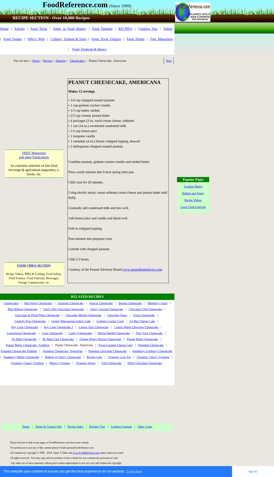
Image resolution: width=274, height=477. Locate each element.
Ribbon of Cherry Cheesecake (63, 357)
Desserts (61, 60)
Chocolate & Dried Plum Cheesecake (37, 315)
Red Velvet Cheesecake (38, 303)
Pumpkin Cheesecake (151, 345)
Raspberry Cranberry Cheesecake (152, 351)
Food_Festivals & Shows (89, 49)
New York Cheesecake (149, 333)
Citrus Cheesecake (144, 315)
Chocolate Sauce (117, 315)
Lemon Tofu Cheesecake (94, 327)
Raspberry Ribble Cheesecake (21, 357)
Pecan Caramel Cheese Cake (115, 345)
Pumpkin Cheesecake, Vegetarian (63, 351)
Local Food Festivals (193, 207)
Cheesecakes (77, 60)
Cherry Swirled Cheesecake (106, 309)
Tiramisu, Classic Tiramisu (27, 363)
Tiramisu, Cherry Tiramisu (153, 357)
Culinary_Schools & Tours (69, 39)
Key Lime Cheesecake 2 (58, 327)
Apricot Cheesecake (101, 303)
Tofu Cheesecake (111, 363)
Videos (168, 29)
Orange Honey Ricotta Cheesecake (100, 339)
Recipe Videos (193, 200)
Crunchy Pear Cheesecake (30, 321)
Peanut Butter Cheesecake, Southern (27, 345)
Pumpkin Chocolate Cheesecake (107, 351)
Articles (19, 29)
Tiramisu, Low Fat (119, 357)
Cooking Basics (193, 186)
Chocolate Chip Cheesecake (145, 309)
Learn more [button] (134, 471)
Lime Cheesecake (52, 333)
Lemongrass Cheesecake (21, 333)
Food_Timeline (102, 29)
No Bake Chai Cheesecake (58, 339)
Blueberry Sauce (158, 303)
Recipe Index (75, 426)
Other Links (145, 426)
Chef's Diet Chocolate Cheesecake (63, 309)
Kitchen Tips (97, 426)
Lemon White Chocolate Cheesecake (136, 327)
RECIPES (125, 29)
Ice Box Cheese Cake (142, 321)
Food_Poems (135, 39)
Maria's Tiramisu (59, 363)
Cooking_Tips (147, 29)
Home (4, 29)
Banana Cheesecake (130, 303)
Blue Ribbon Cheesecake (22, 309)
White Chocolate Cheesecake (144, 363)
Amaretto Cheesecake (70, 303)
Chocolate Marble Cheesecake (83, 315)
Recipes (47, 60)
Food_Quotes (12, 39)
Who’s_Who (36, 39)
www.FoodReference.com (86, 452)
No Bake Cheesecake (24, 339)
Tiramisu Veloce (85, 363)
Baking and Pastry (193, 193)
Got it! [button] (253, 471)
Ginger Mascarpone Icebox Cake (71, 321)
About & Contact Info (48, 426)
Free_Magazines (161, 39)
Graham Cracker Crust (110, 321)
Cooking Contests (121, 426)
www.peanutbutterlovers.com (142, 269)
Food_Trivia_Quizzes (106, 39)
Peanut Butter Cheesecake (142, 339)
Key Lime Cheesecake (24, 327)
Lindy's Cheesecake (80, 333)
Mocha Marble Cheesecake (114, 333)
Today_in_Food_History (69, 29)
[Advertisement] (33, 105)
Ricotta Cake (94, 357)
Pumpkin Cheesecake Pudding (19, 351)
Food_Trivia (38, 29)
